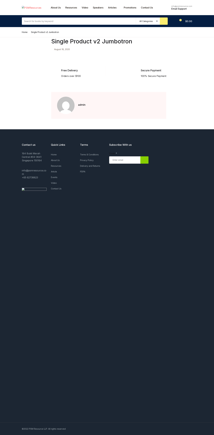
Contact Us (10, 17)
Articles (112, 7)
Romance (9, 85)
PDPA (82, 171)
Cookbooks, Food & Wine (18, 55)
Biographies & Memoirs (17, 32)
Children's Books (13, 40)
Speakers (98, 7)
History (8, 78)
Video (85, 7)
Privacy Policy (87, 160)
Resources (71, 7)
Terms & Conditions (89, 154)
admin (81, 104)
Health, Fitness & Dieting (17, 70)
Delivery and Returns (90, 166)
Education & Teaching (16, 63)
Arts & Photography (15, 25)
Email (113, 153)
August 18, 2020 (62, 49)
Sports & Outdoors (14, 93)
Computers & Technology (18, 47)
